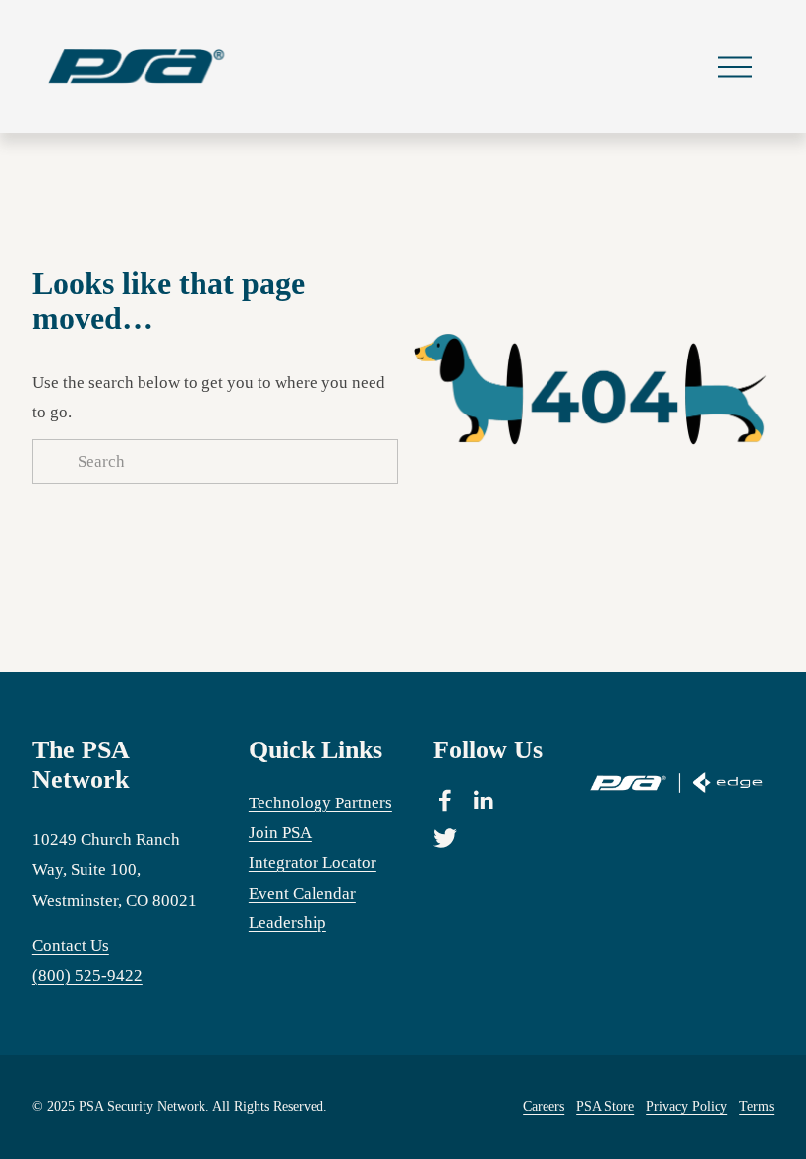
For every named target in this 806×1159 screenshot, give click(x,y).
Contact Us (70, 945)
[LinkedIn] (482, 800)
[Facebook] (445, 800)
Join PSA (280, 832)
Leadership (287, 922)
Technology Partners (320, 803)
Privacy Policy (686, 1106)
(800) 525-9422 (87, 975)
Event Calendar (302, 893)
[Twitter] (445, 838)
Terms (756, 1106)
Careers (543, 1106)
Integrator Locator (312, 863)
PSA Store (605, 1106)
